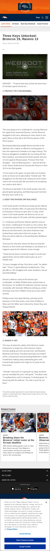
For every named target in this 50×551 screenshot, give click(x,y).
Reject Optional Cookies (25, 540)
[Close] (46, 504)
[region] (25, 526)
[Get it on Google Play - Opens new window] (32, 492)
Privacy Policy (30, 529)
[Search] (42, 17)
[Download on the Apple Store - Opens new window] (16, 492)
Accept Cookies (25, 547)
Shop (38, 17)
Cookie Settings (25, 533)
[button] (25, 66)
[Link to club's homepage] (4, 16)
